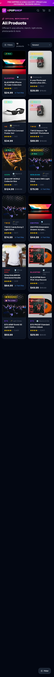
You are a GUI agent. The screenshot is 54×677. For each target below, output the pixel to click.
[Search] (38, 10)
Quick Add (15, 72)
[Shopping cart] (43, 10)
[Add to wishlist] (22, 54)
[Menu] (49, 10)
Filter (46, 671)
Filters (10, 45)
